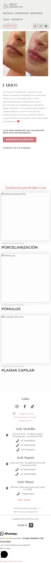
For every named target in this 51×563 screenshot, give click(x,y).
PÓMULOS (11, 309)
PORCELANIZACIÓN (19, 247)
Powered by (11, 561)
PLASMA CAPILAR (17, 370)
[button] (25, 553)
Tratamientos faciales (12, 243)
